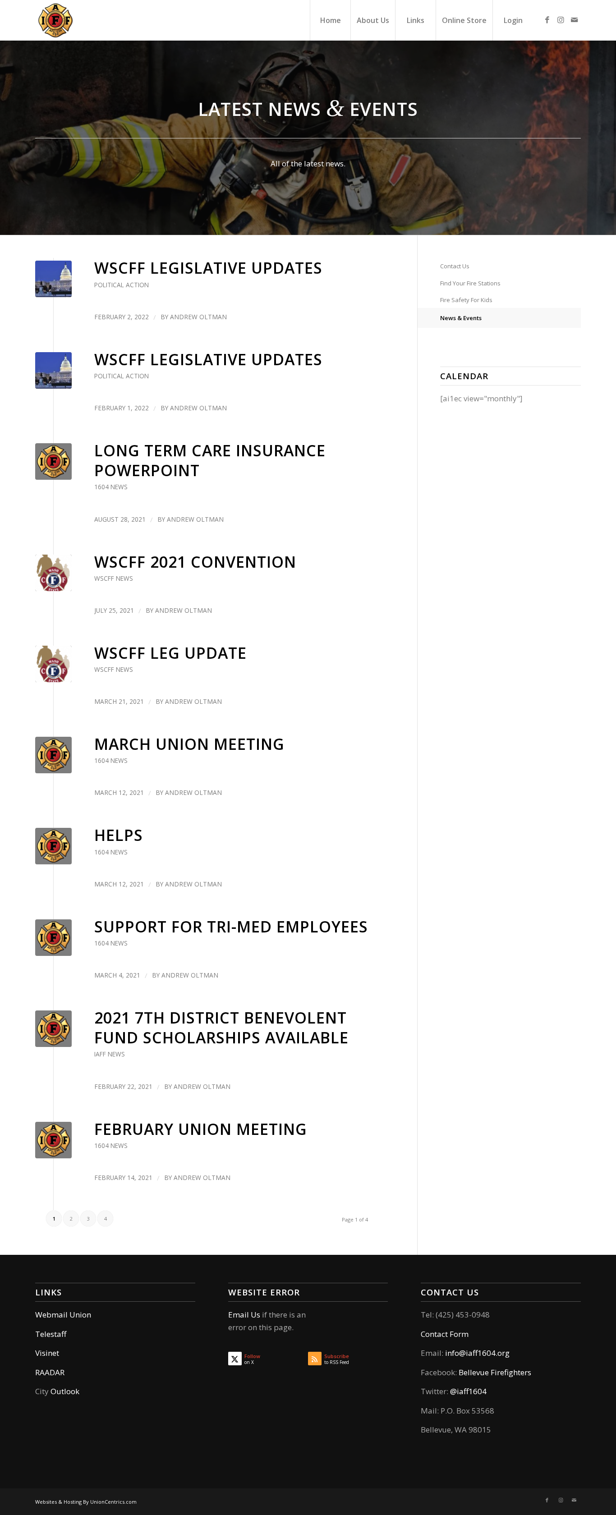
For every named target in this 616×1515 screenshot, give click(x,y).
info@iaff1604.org (477, 1353)
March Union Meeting (189, 744)
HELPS (118, 835)
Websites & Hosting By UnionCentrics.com (86, 1501)
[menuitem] (330, 20)
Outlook (65, 1391)
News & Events (461, 318)
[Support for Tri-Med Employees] (53, 937)
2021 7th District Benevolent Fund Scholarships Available (221, 1027)
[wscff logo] (53, 573)
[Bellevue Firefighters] (55, 20)
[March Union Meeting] (53, 755)
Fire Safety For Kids (466, 300)
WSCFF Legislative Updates (208, 267)
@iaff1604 (468, 1391)
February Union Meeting (200, 1129)
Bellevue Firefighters (495, 1372)
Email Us (244, 1314)
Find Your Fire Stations (470, 283)
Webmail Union (63, 1314)
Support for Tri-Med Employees (231, 926)
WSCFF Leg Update (170, 653)
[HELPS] (53, 846)
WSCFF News (113, 578)
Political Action (121, 284)
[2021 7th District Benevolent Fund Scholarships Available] (53, 1028)
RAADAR (49, 1372)
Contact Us (454, 266)
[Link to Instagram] (560, 20)
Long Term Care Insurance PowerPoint (210, 460)
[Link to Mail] (574, 20)
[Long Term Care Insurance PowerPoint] (53, 461)
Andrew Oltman (198, 316)
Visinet (47, 1353)
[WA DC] (53, 279)
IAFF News (109, 1054)
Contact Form (445, 1334)
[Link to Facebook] (547, 20)
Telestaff (50, 1334)
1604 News (111, 486)
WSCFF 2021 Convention (195, 561)
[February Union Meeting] (53, 1140)
